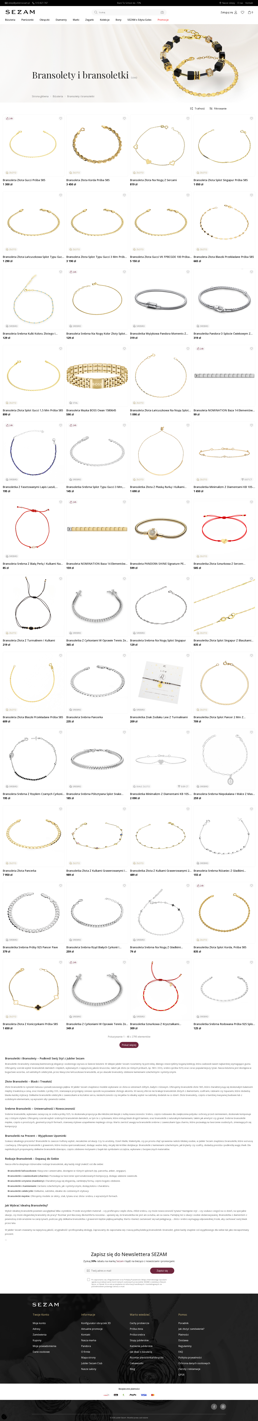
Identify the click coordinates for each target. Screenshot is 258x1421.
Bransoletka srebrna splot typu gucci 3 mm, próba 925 (94, 487)
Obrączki (45, 19)
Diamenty (61, 19)
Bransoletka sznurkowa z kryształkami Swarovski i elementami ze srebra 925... (155, 1024)
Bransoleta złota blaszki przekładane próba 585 (224, 256)
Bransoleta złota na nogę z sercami (153, 180)
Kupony (37, 1340)
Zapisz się (162, 1270)
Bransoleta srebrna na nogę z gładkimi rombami (155, 947)
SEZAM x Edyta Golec (139, 19)
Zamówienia (39, 1334)
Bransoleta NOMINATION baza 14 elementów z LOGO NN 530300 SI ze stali (224, 410)
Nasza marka (88, 1340)
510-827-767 (41, 3)
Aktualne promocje (92, 1329)
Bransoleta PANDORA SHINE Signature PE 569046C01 (157, 563)
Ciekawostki (136, 1363)
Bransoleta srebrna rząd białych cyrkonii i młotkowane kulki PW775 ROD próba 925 (92, 947)
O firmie (85, 1351)
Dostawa (183, 1340)
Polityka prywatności (190, 1357)
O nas (240, 3)
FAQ (180, 1351)
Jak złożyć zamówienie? (191, 1329)
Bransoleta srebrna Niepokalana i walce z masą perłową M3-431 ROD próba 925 (224, 794)
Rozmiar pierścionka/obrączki (146, 1357)
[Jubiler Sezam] (20, 13)
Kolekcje (104, 19)
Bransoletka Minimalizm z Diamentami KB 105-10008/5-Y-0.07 (223, 487)
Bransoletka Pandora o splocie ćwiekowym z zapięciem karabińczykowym (222, 333)
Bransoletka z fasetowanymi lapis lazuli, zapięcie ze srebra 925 (29, 487)
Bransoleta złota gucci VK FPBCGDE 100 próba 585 (159, 256)
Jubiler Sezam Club (91, 1363)
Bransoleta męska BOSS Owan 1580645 (91, 410)
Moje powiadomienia (44, 1346)
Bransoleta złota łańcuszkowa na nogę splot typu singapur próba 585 (159, 410)
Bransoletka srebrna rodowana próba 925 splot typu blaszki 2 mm (224, 1024)
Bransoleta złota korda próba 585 (87, 180)
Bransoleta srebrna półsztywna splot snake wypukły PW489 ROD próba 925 (93, 794)
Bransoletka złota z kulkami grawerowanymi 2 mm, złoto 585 (159, 870)
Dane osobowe (41, 1351)
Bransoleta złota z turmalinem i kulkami (29, 640)
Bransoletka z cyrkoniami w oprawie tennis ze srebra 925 (96, 640)
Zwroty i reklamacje (189, 1369)
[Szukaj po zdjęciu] (162, 12)
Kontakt (249, 3)
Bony (118, 19)
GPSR (181, 1374)
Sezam (120, 1261)
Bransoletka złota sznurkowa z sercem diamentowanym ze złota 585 (218, 563)
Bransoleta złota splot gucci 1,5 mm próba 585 (33, 410)
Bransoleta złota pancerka (19, 870)
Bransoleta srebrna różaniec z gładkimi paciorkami (219, 870)
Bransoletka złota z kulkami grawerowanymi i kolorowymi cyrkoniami (95, 870)
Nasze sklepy (228, 3)
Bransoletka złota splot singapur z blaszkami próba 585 (222, 640)
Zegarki (89, 19)
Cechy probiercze (139, 1323)
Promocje (163, 19)
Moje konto (39, 1323)
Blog (132, 1369)
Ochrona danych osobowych (194, 1363)
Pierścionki (27, 19)
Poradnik (183, 1323)
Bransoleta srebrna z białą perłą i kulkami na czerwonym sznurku (32, 563)
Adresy (36, 1329)
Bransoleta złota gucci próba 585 (24, 180)
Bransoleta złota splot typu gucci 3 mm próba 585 (96, 256)
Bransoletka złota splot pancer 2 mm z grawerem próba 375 (218, 717)
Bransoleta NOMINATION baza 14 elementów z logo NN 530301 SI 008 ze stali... (97, 563)
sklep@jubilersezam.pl (19, 3)
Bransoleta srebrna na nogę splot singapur (158, 640)
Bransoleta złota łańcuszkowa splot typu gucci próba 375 (33, 256)
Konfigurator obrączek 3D (96, 1323)
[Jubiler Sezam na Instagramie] (223, 1407)
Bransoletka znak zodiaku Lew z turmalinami (159, 717)
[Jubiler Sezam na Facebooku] (214, 1407)
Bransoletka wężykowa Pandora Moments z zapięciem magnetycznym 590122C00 (158, 333)
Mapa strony (88, 1357)
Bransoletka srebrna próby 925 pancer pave (30, 947)
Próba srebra (137, 1334)
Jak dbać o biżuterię (141, 1351)
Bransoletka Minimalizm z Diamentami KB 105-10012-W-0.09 (159, 794)
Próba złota (136, 1329)
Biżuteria (10, 19)
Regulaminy (185, 1346)
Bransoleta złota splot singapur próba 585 (221, 180)
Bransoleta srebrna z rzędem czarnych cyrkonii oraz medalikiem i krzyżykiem (33, 794)
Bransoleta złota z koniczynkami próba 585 (30, 1024)
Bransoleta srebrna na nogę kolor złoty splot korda (95, 333)
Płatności (183, 1334)
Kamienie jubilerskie (141, 1346)
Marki (76, 19)
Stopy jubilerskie (139, 1340)
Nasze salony (88, 1369)
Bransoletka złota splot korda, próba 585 (220, 947)
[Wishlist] (242, 12)
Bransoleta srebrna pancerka (84, 717)
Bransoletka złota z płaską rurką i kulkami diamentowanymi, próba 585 (157, 487)
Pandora (86, 1346)
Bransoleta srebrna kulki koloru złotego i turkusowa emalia (29, 333)
